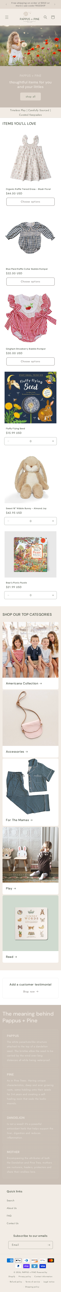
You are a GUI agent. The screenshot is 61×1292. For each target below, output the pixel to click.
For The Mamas (17, 820)
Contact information (43, 1276)
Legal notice (49, 1281)
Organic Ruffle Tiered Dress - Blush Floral (28, 189)
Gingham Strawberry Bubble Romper (26, 349)
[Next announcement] (54, 4)
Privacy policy (25, 1276)
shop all (30, 96)
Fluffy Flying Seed (15, 428)
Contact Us (13, 1223)
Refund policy (16, 1281)
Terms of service (33, 1281)
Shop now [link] (29, 991)
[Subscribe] (49, 1245)
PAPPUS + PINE (29, 1272)
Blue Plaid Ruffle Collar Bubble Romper (27, 269)
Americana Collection (22, 683)
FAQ (9, 1215)
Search (10, 1200)
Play (9, 888)
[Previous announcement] (6, 4)
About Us (12, 1208)
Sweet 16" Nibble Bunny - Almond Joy (26, 508)
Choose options (30, 201)
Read (9, 957)
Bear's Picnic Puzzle (16, 582)
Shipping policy (32, 1286)
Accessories (15, 752)
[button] (7, 17)
